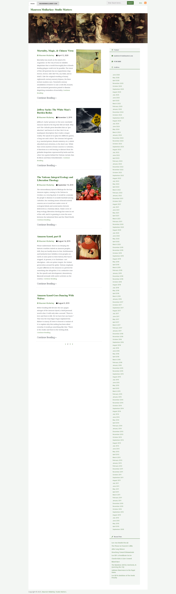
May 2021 (116, 213)
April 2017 (116, 322)
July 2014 (116, 414)
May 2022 (116, 184)
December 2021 (118, 198)
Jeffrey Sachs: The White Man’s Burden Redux (53, 111)
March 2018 (116, 296)
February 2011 (117, 497)
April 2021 (116, 215)
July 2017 (116, 313)
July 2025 (116, 95)
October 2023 (117, 144)
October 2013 (117, 437)
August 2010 (117, 515)
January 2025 (117, 109)
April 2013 (116, 454)
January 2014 (117, 428)
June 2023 (116, 155)
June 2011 (116, 486)
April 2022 (116, 187)
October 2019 (117, 253)
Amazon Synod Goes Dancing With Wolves (55, 296)
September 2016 (118, 342)
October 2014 (117, 405)
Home (33, 3)
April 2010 (116, 526)
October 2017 (117, 305)
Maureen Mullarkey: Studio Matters (51, 9)
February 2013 (117, 460)
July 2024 (116, 123)
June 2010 (116, 520)
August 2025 (117, 92)
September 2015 (118, 374)
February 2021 (117, 221)
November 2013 (118, 434)
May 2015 (116, 385)
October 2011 (117, 474)
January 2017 (117, 331)
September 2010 (118, 512)
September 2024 (118, 118)
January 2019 (117, 273)
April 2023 (116, 158)
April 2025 (116, 100)
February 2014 (117, 426)
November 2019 (118, 250)
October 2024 (117, 115)
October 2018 (117, 282)
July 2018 (116, 287)
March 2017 (116, 325)
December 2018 (118, 276)
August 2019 (117, 259)
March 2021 (116, 218)
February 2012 (117, 466)
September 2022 (118, 175)
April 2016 (116, 356)
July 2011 (116, 483)
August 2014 (117, 411)
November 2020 (118, 224)
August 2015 (117, 377)
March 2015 (116, 391)
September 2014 (118, 408)
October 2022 (117, 172)
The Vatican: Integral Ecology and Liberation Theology (55, 178)
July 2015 (116, 379)
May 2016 (116, 354)
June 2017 (116, 316)
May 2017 (116, 319)
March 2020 (117, 244)
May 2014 (116, 420)
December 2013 (118, 431)
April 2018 (116, 293)
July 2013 (116, 446)
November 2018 (118, 279)
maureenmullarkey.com (48, 3)
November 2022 (118, 169)
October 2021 (117, 201)
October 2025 (117, 86)
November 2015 (118, 371)
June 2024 (116, 126)
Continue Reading (43, 220)
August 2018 (117, 285)
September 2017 (118, 308)
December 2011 (118, 469)
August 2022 (117, 178)
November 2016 (118, 336)
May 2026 (116, 77)
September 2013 (118, 440)
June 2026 (116, 75)
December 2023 (118, 138)
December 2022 (118, 167)
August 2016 (117, 345)
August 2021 (117, 204)
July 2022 (116, 181)
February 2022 (117, 193)
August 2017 (117, 310)
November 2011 (118, 472)
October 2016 (117, 339)
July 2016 (116, 348)
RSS (140, 3)
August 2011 (117, 480)
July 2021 (116, 207)
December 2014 (118, 400)
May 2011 (116, 489)
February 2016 (117, 362)
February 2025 (117, 106)
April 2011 (116, 492)
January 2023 (117, 164)
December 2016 (118, 333)
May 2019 (116, 262)
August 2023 (117, 149)
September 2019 (118, 256)
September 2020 (118, 227)
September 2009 (118, 529)
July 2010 (116, 518)
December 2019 (118, 247)
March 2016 (116, 359)
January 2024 (117, 135)
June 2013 (116, 449)
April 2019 (116, 264)
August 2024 (117, 121)
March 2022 (117, 190)
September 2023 (118, 147)
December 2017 (118, 302)
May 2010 (116, 523)
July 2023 (116, 152)
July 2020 (116, 233)
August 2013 (117, 443)
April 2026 (116, 80)
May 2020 (116, 239)
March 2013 (116, 457)
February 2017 (117, 328)
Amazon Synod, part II (49, 236)
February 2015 (117, 394)
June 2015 (116, 382)
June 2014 (116, 417)
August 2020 (117, 230)
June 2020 (116, 236)
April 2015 (116, 388)
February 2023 (117, 161)
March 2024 (117, 132)
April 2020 (116, 241)
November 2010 (118, 506)
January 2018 (117, 299)
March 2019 (116, 267)
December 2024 (118, 112)
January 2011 (117, 500)
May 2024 (116, 129)
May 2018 (116, 290)
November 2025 (118, 83)
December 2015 (118, 368)
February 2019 (117, 270)
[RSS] (145, 3)
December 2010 (118, 503)
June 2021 (116, 210)
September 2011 (118, 477)
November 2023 (118, 141)
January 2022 (117, 195)
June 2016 (116, 351)
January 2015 (117, 397)
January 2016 (117, 365)
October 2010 (117, 509)
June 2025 (116, 98)
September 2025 (118, 89)
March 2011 (116, 495)
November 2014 (118, 403)
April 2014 (116, 423)
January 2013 (117, 463)
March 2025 (117, 103)
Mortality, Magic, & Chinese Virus (55, 50)
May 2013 (116, 451)
